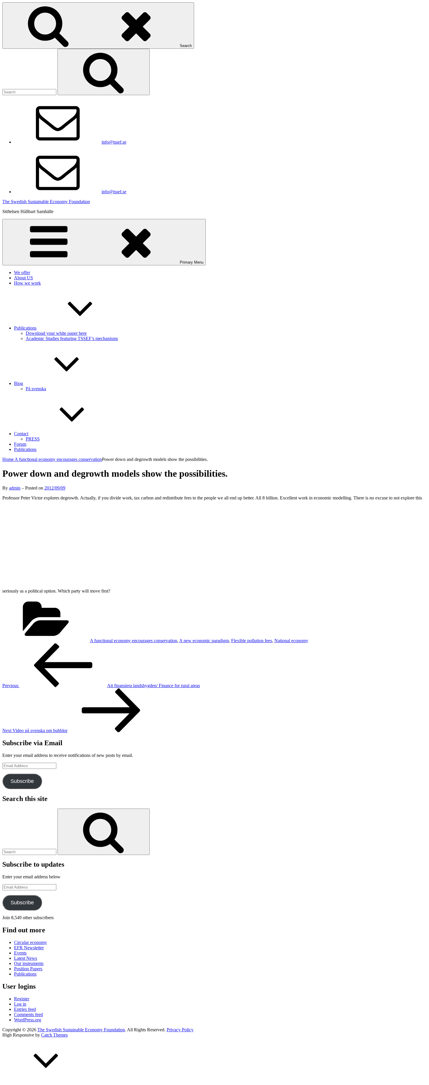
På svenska (36, 388)
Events (20, 952)
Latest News (25, 958)
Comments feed (28, 1014)
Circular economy (30, 942)
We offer (22, 272)
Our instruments (28, 963)
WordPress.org (27, 1019)
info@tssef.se (114, 142)
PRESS (33, 438)
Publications (25, 327)
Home (8, 459)
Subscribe (22, 781)
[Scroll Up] (46, 1079)
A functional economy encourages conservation (58, 459)
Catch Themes (54, 1034)
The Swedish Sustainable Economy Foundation (46, 201)
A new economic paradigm (204, 640)
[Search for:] (29, 91)
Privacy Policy (180, 1029)
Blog (18, 383)
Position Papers (28, 968)
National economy (291, 640)
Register (21, 998)
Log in (20, 1004)
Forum (20, 444)
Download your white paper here (56, 333)
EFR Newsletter (29, 947)
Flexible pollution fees (251, 640)
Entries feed (25, 1009)
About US (23, 277)
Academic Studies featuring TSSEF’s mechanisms (72, 338)
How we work (27, 283)
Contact (21, 433)
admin (14, 487)
